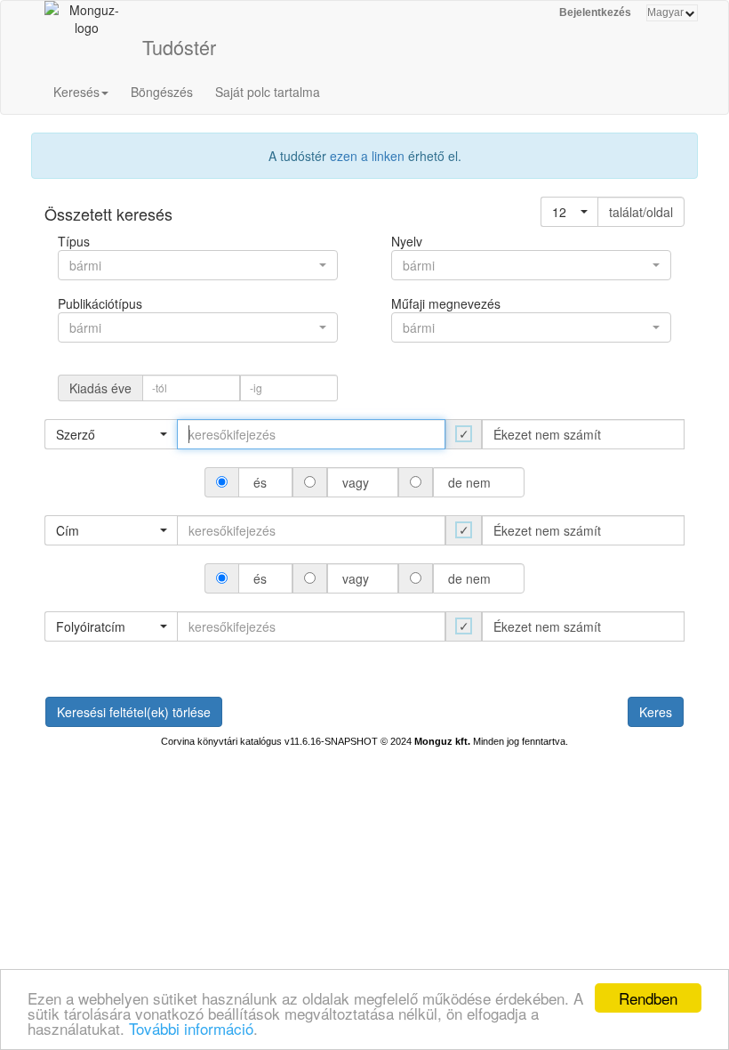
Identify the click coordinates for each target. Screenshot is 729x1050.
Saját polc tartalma (267, 92)
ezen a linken (367, 156)
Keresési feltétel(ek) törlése (134, 712)
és (260, 482)
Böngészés (162, 92)
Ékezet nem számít (547, 434)
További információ (191, 1028)
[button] (569, 212)
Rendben (648, 998)
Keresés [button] (76, 92)
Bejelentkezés (595, 12)
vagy (356, 482)
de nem (469, 482)
